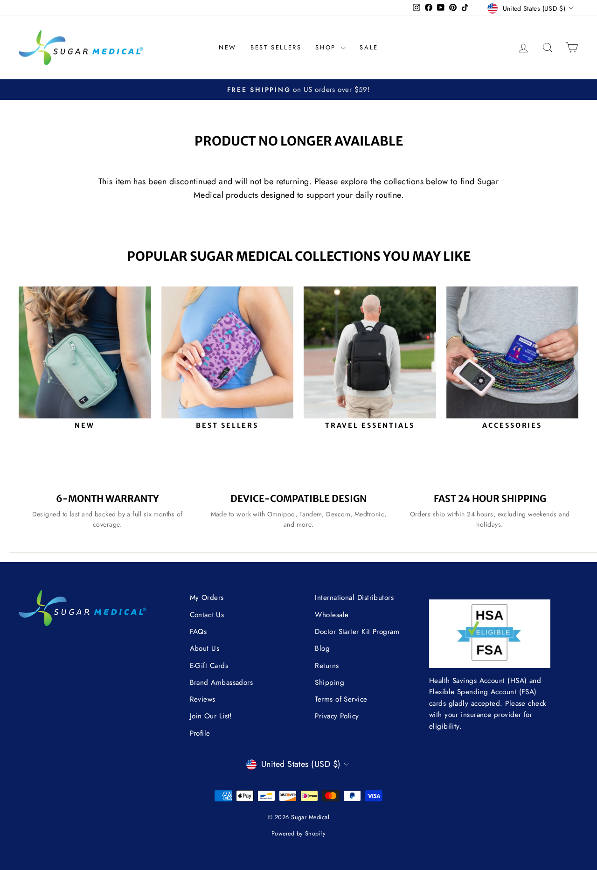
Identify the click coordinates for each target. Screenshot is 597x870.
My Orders (207, 597)
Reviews (202, 699)
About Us (205, 648)
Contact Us (207, 615)
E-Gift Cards (209, 666)
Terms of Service (341, 699)
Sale (369, 47)
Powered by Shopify (298, 833)
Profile (200, 733)
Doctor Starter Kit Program (357, 631)
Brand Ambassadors (221, 682)
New (227, 47)
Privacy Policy (337, 716)
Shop (327, 47)
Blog (322, 648)
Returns (327, 666)
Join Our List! (211, 716)
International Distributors (354, 597)
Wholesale (331, 615)
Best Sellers (275, 47)
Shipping (329, 682)
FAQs (198, 631)
